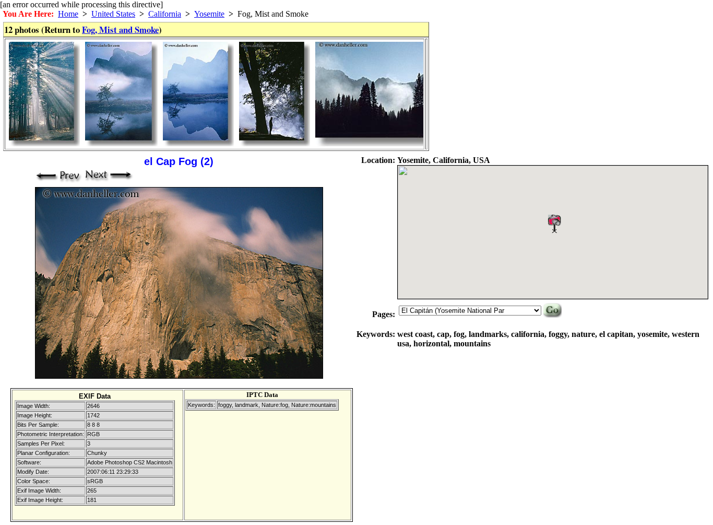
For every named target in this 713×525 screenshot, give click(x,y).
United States (113, 13)
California (164, 13)
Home (68, 13)
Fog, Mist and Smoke (120, 29)
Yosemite (209, 13)
